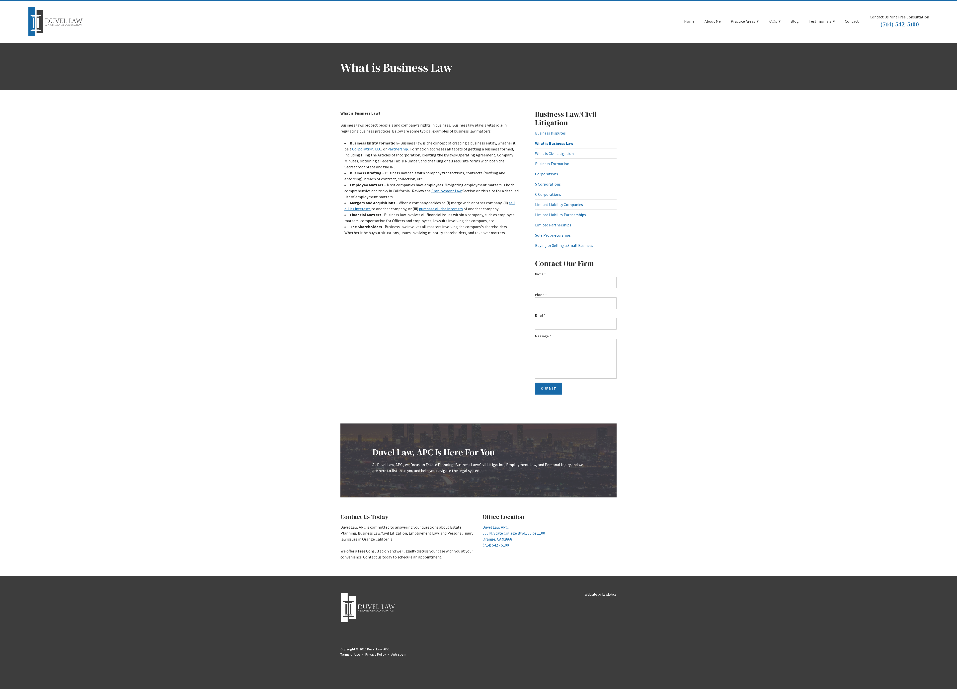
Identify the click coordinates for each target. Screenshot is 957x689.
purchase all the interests (441, 208)
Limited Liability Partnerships (560, 214)
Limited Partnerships (553, 224)
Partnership (398, 148)
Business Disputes (550, 133)
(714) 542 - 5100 (495, 545)
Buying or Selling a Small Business (564, 245)
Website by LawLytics (601, 594)
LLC (378, 148)
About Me (713, 21)
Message (543, 336)
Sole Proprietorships (553, 235)
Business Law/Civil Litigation (566, 118)
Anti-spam (398, 654)
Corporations (546, 173)
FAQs (773, 21)
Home (689, 21)
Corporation (362, 148)
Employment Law (446, 190)
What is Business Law (554, 143)
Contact (852, 21)
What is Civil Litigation (554, 153)
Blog (795, 21)
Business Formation (552, 163)
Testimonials (820, 21)
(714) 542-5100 (899, 24)
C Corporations (548, 194)
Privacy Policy (375, 654)
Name (540, 274)
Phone (541, 294)
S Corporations (548, 184)
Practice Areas (743, 21)
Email (540, 315)
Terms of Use (350, 654)
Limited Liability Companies (559, 204)
